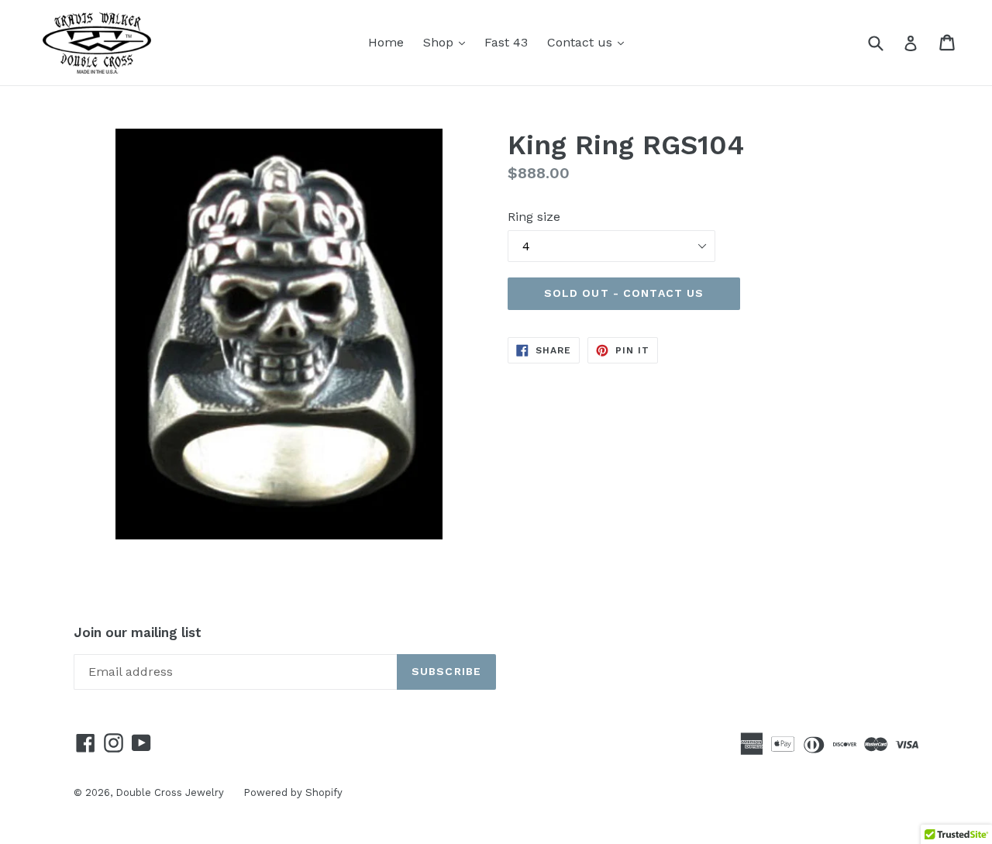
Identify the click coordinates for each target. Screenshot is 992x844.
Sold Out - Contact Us (624, 293)
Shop (448, 42)
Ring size (534, 216)
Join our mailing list (138, 632)
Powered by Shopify (293, 792)
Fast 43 (506, 42)
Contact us (589, 42)
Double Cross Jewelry (169, 792)
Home (386, 42)
